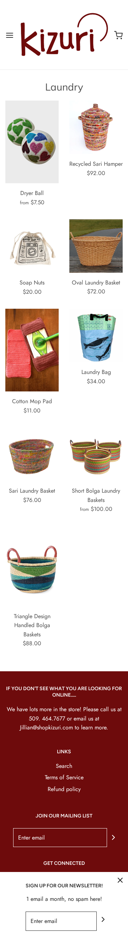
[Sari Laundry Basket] (32, 454)
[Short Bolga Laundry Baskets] (96, 454)
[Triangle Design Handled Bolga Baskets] (32, 566)
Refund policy (64, 789)
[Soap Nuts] (32, 246)
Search (64, 766)
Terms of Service (64, 777)
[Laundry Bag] (96, 335)
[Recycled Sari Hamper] (96, 127)
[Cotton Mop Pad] (32, 350)
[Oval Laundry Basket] (96, 246)
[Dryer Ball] (32, 142)
